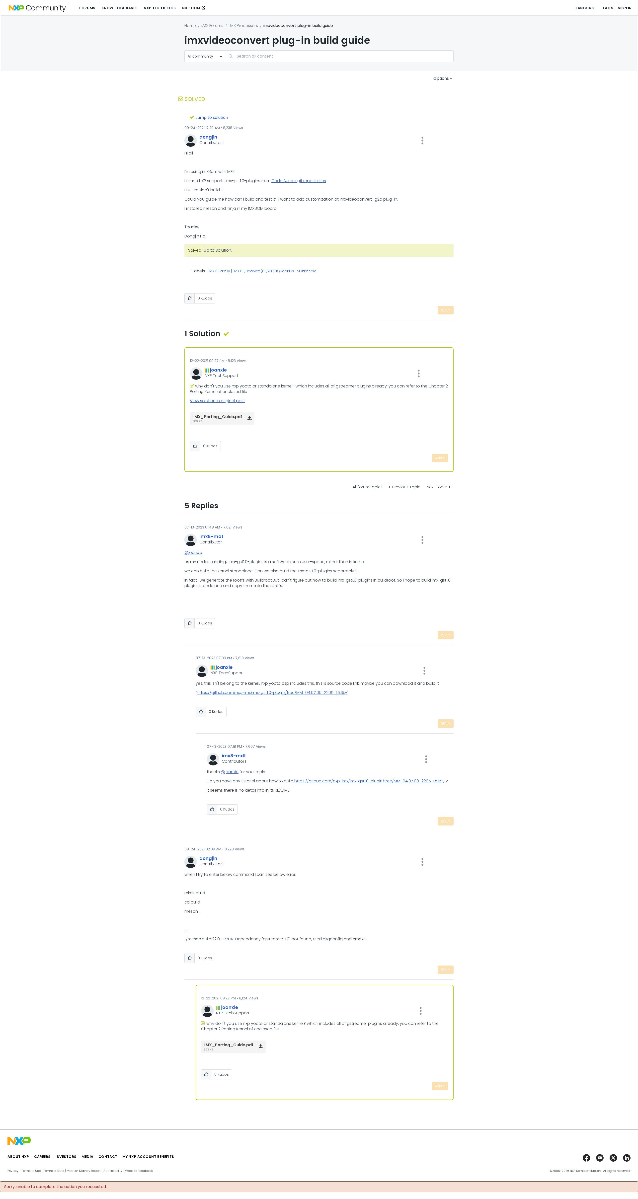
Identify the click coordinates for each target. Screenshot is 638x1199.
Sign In (625, 7)
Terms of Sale (53, 1170)
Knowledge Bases (120, 7)
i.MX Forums (212, 25)
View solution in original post (217, 401)
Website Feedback (139, 1170)
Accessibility (112, 1170)
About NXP (18, 1156)
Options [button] (441, 78)
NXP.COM (191, 7)
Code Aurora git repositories (298, 181)
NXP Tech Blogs (160, 7)
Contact (107, 1156)
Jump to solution (211, 117)
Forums (87, 7)
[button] (422, 140)
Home (190, 25)
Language (586, 7)
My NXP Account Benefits (148, 1156)
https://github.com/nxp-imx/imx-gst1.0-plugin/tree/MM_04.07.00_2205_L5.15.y (272, 692)
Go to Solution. (217, 250)
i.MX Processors (243, 25)
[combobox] (339, 56)
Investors (66, 1156)
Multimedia (307, 271)
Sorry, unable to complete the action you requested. (55, 1187)
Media (87, 1156)
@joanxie (193, 552)
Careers (42, 1156)
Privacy (12, 1170)
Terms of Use (31, 1170)
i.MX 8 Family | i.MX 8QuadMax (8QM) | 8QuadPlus (251, 271)
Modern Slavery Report (84, 1170)
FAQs (608, 7)
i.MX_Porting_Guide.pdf (217, 417)
